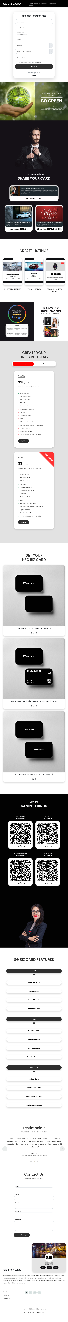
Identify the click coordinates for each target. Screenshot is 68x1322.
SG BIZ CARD (12, 3)
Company (18, 1211)
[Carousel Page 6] (37, 1161)
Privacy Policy (40, 1312)
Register (23, 441)
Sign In (34, 75)
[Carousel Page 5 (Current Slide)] (36, 1161)
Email (17, 1203)
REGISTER (34, 67)
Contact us (52, 4)
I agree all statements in (24, 62)
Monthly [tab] (23, 364)
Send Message (22, 1235)
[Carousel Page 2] (31, 1161)
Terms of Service (29, 1312)
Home (31, 4)
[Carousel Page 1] (30, 1161)
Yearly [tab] (45, 364)
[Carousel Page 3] (33, 1161)
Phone (17, 1194)
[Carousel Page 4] (34, 1161)
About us (37, 4)
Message (18, 1220)
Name (17, 1186)
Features (44, 4)
